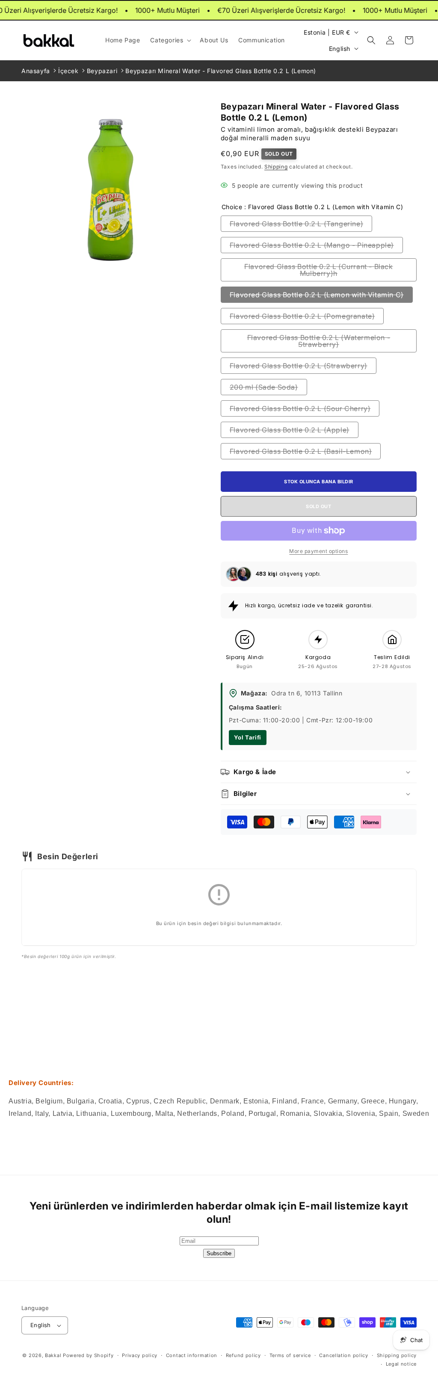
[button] (170, 40)
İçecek (68, 70)
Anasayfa (35, 70)
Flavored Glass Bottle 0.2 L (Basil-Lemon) (301, 451)
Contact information (191, 1355)
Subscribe (219, 1253)
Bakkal (53, 1355)
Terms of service (290, 1355)
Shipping (276, 166)
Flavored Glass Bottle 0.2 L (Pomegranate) (302, 316)
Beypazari (102, 70)
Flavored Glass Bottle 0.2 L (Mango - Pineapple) (312, 245)
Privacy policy (139, 1355)
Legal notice (401, 1364)
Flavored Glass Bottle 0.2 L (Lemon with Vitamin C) (317, 294)
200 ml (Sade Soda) (264, 387)
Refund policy (243, 1355)
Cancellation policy (343, 1355)
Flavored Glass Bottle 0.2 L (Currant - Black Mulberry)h (318, 270)
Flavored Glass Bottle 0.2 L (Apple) (289, 430)
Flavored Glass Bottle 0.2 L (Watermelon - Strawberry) (319, 341)
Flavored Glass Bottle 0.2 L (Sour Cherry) (300, 408)
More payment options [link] (318, 551)
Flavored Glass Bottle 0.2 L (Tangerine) (296, 223)
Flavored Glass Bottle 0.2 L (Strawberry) (298, 365)
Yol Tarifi (247, 737)
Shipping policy (397, 1355)
